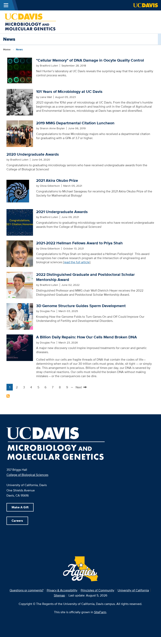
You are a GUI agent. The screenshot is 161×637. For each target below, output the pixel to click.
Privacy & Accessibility (62, 590)
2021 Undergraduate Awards (62, 212)
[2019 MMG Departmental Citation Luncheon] (19, 133)
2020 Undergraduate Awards (32, 154)
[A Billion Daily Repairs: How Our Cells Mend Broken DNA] (19, 347)
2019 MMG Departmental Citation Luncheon (75, 123)
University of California (133, 590)
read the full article (77, 262)
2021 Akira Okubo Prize (57, 180)
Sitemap (59, 595)
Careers (17, 520)
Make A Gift (20, 507)
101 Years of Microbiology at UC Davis (69, 91)
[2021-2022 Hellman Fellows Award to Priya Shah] (19, 253)
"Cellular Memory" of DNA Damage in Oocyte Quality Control (90, 60)
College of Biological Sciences (27, 474)
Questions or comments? (26, 590)
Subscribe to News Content (8, 396)
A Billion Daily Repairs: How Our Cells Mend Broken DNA (86, 337)
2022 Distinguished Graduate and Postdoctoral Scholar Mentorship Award (85, 276)
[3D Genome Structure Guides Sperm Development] (19, 316)
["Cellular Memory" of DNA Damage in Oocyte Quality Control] (19, 70)
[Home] (30, 21)
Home (7, 49)
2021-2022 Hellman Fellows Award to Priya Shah (79, 243)
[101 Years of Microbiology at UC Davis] (19, 102)
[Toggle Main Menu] (6, 5)
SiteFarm (100, 612)
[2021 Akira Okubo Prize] (19, 190)
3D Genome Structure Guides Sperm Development (81, 306)
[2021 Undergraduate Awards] (19, 222)
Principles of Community (97, 590)
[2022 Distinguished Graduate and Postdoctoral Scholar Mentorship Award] (19, 284)
